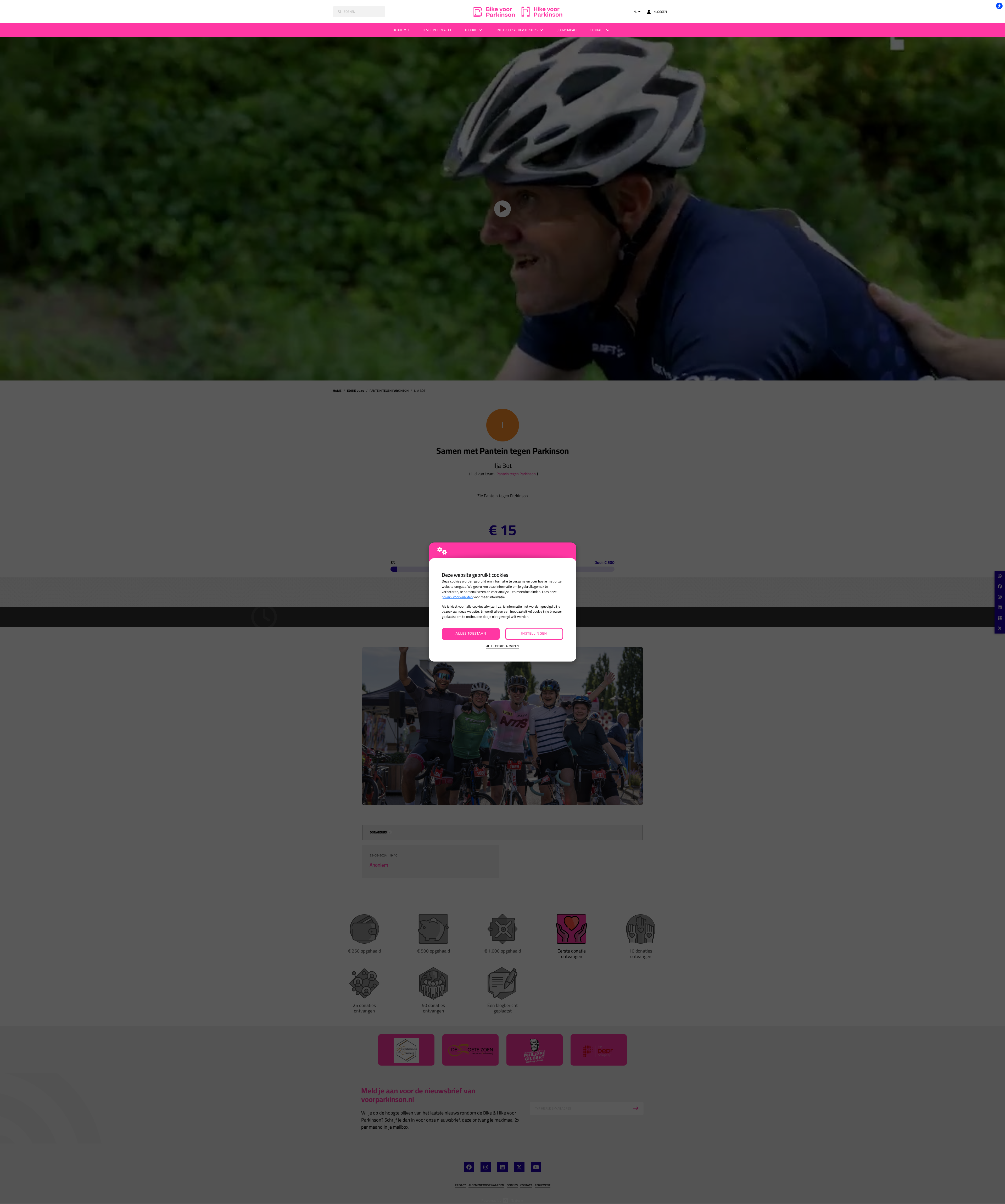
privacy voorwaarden (457, 597)
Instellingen (534, 633)
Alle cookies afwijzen (502, 646)
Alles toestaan (470, 633)
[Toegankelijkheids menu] (999, 6)
